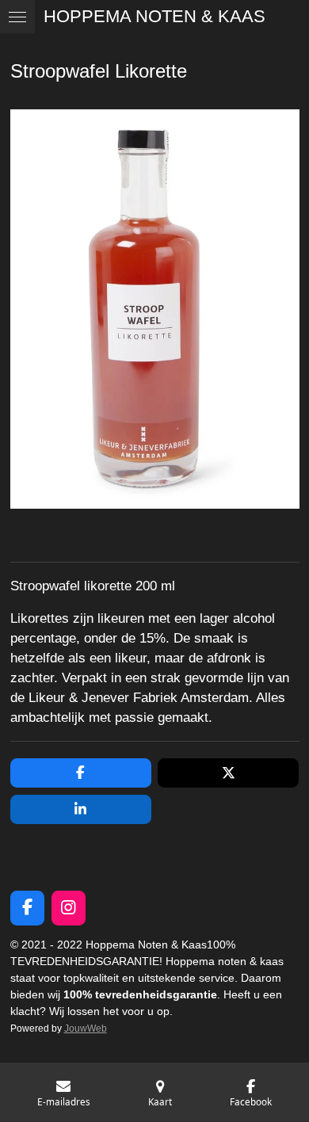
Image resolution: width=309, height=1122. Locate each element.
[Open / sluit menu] (17, 16)
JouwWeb (85, 1028)
